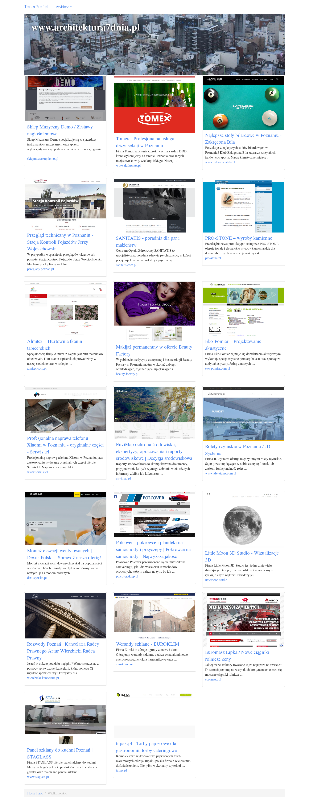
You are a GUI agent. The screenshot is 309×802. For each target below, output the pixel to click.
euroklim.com (125, 664)
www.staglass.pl (38, 776)
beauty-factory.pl (127, 373)
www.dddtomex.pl (128, 165)
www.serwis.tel (37, 472)
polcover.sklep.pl (127, 576)
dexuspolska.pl (37, 577)
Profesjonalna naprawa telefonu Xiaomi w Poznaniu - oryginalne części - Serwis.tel (65, 445)
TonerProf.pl (36, 6)
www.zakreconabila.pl (220, 162)
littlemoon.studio (216, 579)
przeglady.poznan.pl (40, 269)
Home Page (35, 793)
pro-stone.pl (213, 258)
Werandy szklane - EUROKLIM (147, 644)
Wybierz (63, 7)
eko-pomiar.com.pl (217, 368)
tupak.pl (121, 770)
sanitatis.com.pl (126, 265)
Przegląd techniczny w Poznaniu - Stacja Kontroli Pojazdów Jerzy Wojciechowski (60, 242)
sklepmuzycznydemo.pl (42, 158)
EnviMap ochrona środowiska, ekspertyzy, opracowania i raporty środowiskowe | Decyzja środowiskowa (154, 451)
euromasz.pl (213, 679)
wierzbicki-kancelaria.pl (43, 677)
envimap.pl (123, 478)
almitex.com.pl (36, 368)
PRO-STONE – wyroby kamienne (238, 238)
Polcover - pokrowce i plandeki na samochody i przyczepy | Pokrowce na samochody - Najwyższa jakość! (153, 549)
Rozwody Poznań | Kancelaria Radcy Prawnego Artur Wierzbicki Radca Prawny (63, 651)
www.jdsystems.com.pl (220, 473)
